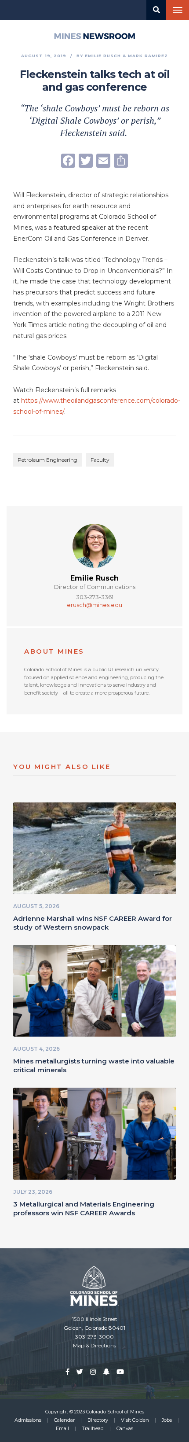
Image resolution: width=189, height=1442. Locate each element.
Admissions (28, 1420)
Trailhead (93, 1428)
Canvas (124, 1428)
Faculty (100, 459)
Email (62, 1428)
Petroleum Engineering (47, 459)
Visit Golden (135, 1420)
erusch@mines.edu (94, 604)
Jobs (167, 1420)
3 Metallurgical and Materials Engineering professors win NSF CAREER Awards (83, 1208)
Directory (97, 1420)
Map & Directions (94, 1345)
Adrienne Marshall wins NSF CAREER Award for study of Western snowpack (92, 922)
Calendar (64, 1420)
